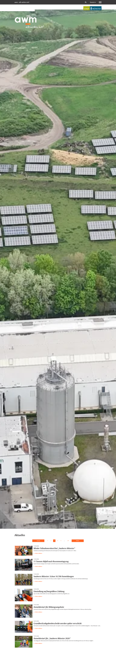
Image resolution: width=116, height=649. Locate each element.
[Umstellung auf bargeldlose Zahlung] (24, 595)
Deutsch (92, 2)
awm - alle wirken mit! (22, 2)
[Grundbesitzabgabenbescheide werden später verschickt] (24, 627)
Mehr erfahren (38, 553)
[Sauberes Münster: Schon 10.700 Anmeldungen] (24, 580)
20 (68, 540)
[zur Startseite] (92, 8)
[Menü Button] (100, 2)
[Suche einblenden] (85, 2)
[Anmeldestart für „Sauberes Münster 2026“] (24, 642)
